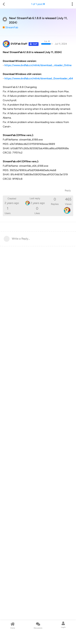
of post (37, 4)
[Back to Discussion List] (3, 4)
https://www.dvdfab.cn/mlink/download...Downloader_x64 (38, 78)
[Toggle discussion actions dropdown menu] (72, 4)
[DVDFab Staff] (67, 210)
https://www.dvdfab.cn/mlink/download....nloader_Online (38, 65)
